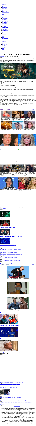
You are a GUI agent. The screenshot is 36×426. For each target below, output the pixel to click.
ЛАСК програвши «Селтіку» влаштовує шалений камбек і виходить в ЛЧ (11, 249)
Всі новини (4, 4)
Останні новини (3, 247)
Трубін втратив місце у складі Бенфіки (7, 227)
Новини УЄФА (4, 11)
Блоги (3, 33)
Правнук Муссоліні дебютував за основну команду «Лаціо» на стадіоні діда (11, 254)
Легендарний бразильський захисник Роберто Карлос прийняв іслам (13, 352)
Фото (3, 36)
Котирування (4, 34)
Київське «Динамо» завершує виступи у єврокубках (10, 218)
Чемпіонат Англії (4, 19)
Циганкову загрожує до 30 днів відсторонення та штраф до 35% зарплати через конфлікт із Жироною (15, 400)
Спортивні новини (5, 38)
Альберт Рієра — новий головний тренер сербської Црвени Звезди (10, 384)
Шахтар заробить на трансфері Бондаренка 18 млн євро (8, 387)
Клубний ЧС (4, 26)
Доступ (3, 31)
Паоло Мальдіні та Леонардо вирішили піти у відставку (11, 236)
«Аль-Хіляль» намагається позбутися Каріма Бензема (8, 403)
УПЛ (3, 42)
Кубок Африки (4, 29)
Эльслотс (4, 208)
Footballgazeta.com (17, 406)
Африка (3, 24)
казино (1, 208)
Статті (3, 32)
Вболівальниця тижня (5, 12)
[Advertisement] (7, 368)
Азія (2, 25)
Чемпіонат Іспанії (4, 22)
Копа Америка (4, 28)
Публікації (3, 14)
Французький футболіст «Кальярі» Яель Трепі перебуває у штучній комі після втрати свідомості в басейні (16, 402)
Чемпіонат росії (4, 23)
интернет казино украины (28, 59)
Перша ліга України (5, 6)
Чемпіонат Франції (5, 21)
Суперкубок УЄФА (5, 18)
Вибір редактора (4, 312)
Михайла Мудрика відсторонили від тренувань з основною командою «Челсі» (15, 338)
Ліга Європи (4, 45)
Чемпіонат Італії (4, 20)
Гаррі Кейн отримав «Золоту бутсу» (5, 385)
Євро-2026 (3, 9)
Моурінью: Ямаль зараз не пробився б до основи (7, 263)
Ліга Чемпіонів (4, 44)
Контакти (3, 39)
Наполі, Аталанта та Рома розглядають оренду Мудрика (8, 252)
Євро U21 (3, 10)
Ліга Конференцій (5, 17)
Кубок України (4, 8)
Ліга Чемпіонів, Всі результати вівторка (8, 245)
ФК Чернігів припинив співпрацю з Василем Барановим (8, 257)
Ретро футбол (4, 13)
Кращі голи (4, 35)
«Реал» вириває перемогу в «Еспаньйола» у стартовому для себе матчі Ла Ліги (12, 260)
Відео (3, 37)
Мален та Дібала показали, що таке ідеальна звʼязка (8, 255)
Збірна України (4, 7)
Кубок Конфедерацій (5, 27)
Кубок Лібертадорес (5, 30)
